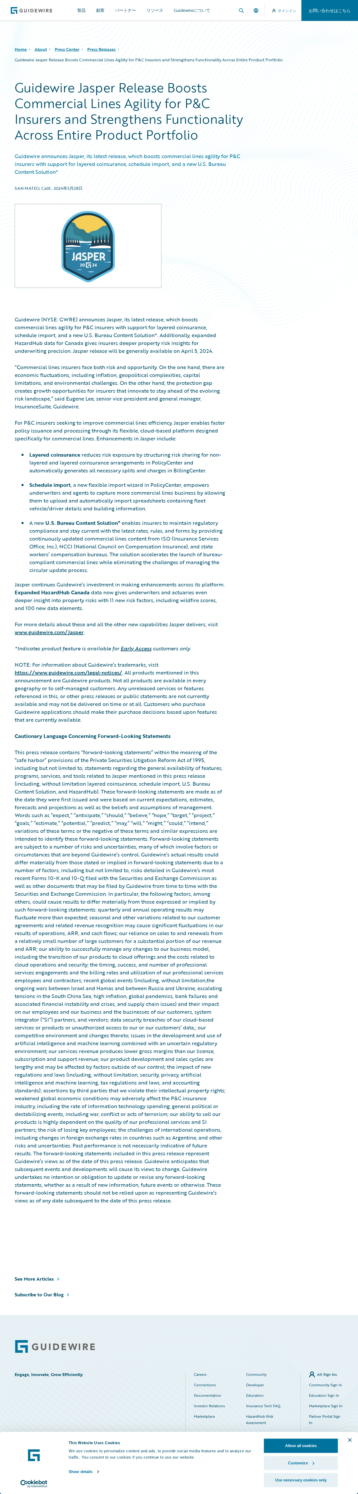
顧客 (100, 10)
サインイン (287, 10)
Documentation (207, 1395)
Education (255, 1395)
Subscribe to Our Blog (39, 1294)
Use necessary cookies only (301, 1480)
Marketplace (204, 1416)
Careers (200, 1374)
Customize (298, 1463)
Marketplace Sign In (326, 1406)
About (41, 49)
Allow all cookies (301, 1445)
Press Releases (101, 49)
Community (256, 1374)
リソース (155, 10)
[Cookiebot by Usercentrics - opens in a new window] (34, 1484)
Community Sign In (325, 1385)
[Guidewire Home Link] (55, 1346)
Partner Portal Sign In (324, 1419)
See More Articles (34, 1278)
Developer (255, 1385)
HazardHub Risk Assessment (259, 1419)
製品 (81, 10)
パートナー (125, 10)
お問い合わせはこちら (330, 10)
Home (21, 49)
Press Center (67, 49)
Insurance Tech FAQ (263, 1406)
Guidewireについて (192, 10)
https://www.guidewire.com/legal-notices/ (68, 672)
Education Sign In (324, 1395)
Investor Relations (209, 1406)
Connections (205, 1385)
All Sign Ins (327, 1374)
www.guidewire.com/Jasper (49, 632)
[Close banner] (350, 1440)
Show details (81, 1471)
